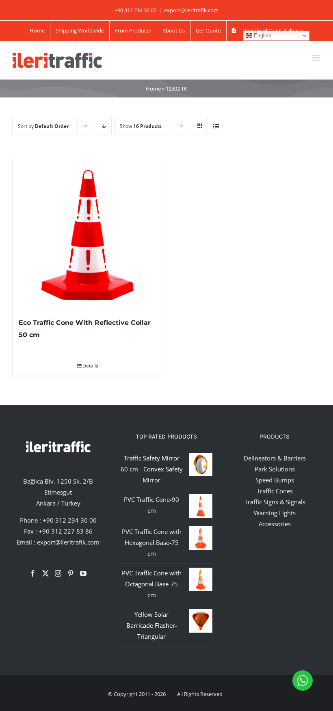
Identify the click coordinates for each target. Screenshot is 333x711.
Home (153, 88)
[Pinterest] (70, 573)
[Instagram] (58, 573)
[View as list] (216, 126)
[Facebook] (33, 573)
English (261, 35)
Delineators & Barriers (275, 458)
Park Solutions (275, 469)
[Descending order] (104, 126)
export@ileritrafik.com (191, 10)
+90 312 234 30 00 (70, 520)
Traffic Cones (275, 491)
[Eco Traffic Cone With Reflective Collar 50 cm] (87, 234)
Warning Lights (275, 513)
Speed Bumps (274, 480)
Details (90, 365)
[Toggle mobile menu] (316, 58)
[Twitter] (45, 573)
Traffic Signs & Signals (274, 502)
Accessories (275, 524)
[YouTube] (83, 573)
